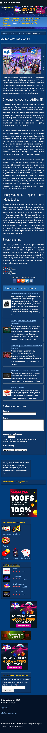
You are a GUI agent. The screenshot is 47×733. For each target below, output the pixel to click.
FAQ (36, 23)
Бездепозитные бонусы (31, 18)
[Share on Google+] (19, 281)
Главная (4, 33)
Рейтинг (15, 21)
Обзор (25, 571)
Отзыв (6, 418)
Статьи (14, 23)
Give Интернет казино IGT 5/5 (11, 268)
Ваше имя (6, 411)
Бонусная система (17, 387)
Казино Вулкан (18, 576)
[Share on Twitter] (27, 281)
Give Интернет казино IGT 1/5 (4, 268)
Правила (6, 23)
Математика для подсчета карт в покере (25, 370)
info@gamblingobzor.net (9, 713)
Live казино (7, 25)
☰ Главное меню (10, 2)
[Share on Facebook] (14, 281)
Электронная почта (10, 685)
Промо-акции (15, 18)
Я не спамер (9, 446)
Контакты (4, 708)
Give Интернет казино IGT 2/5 (6, 268)
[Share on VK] (31, 281)
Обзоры (6, 18)
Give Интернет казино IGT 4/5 (9, 268)
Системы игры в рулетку (28, 21)
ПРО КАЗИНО (13, 33)
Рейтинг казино (11, 565)
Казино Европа (18, 592)
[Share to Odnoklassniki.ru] (23, 281)
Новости (6, 21)
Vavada (15, 569)
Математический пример (13, 434)
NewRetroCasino (18, 584)
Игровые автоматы (26, 23)
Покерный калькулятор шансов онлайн (24, 293)
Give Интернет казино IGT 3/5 (7, 268)
